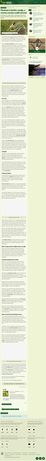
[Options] (44, 57)
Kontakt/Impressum (32, 454)
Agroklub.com (9, 6)
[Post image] (37, 69)
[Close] (40, 2)
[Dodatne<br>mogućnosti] (43, 458)
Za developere (24, 454)
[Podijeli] (40, 458)
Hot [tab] (30, 10)
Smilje (4, 409)
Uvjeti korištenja (18, 454)
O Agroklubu (7, 454)
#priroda (39, 62)
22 (43, 76)
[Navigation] (44, 2)
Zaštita (17, 409)
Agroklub (14, 457)
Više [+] (7, 399)
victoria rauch (35, 57)
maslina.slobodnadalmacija (7, 374)
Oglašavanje (12, 454)
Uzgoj (8, 409)
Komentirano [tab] (34, 10)
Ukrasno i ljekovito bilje (16, 6)
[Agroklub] (7, 2)
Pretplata (38, 454)
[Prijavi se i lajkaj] (37, 458)
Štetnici (13, 409)
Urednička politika (8, 455)
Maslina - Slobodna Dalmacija (6, 404)
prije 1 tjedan (36, 58)
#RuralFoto (35, 62)
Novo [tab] (39, 10)
